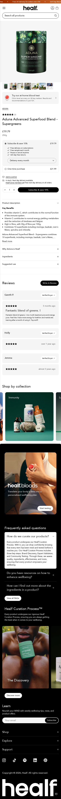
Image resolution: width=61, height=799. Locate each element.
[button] (30, 114)
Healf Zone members (14, 183)
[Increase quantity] (14, 190)
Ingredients (7, 256)
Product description (11, 203)
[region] (30, 51)
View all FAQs (13, 598)
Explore (7, 741)
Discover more (13, 695)
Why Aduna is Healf (11, 249)
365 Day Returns (52, 2)
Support (7, 749)
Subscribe (51, 720)
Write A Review (49, 283)
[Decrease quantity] (5, 190)
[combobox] (32, 160)
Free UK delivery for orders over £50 (22, 2)
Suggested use (9, 264)
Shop (5, 732)
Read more (7, 241)
